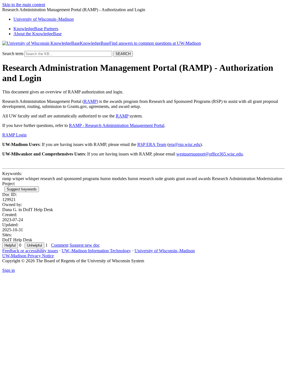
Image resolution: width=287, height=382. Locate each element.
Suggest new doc (85, 245)
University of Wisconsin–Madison (165, 250)
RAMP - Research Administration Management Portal (116, 125)
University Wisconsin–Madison (43, 19)
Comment (59, 245)
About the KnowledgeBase (37, 33)
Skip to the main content (23, 4)
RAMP (90, 101)
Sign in (8, 270)
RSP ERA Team (151, 144)
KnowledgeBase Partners (35, 28)
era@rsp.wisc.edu (184, 144)
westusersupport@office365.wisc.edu (209, 154)
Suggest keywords (22, 189)
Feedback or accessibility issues (30, 250)
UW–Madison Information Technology (96, 250)
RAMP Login (14, 135)
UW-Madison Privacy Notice (28, 255)
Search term (12, 53)
